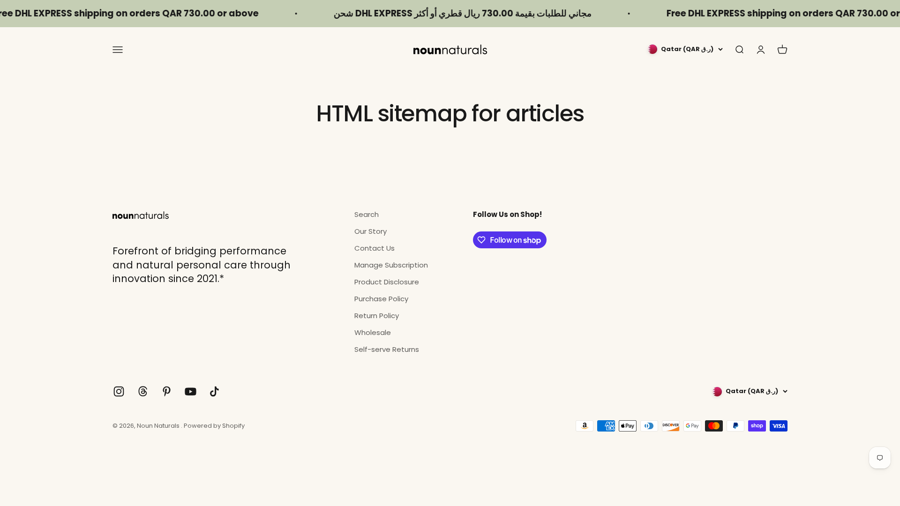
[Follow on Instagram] (118, 391)
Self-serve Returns (386, 349)
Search (366, 214)
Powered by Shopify (214, 425)
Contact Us (374, 248)
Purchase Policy (381, 299)
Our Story (370, 231)
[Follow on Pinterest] (166, 391)
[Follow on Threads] (142, 391)
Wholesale (372, 332)
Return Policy (376, 315)
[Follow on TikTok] (214, 391)
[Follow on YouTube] (190, 391)
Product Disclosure (386, 282)
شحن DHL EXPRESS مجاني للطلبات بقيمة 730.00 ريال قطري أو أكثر (449, 13)
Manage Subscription (391, 265)
